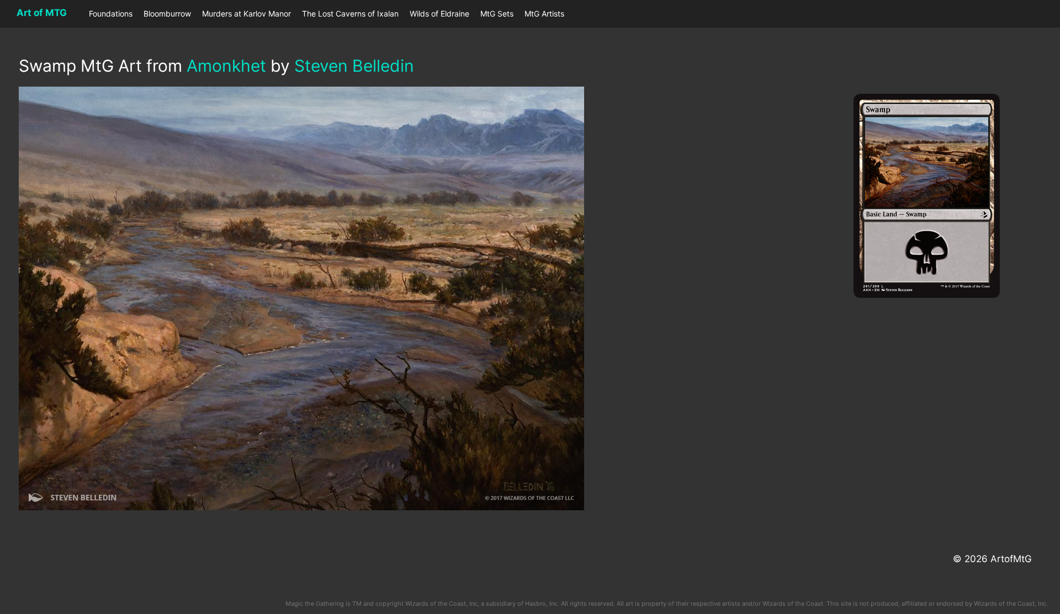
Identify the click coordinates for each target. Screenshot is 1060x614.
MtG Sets (496, 13)
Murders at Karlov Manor (246, 13)
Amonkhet (226, 66)
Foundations (110, 13)
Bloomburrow (167, 13)
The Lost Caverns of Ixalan (350, 13)
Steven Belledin (354, 66)
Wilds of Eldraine (439, 13)
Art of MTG (42, 12)
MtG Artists (544, 13)
